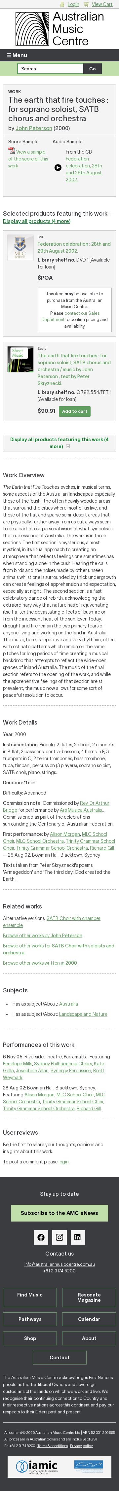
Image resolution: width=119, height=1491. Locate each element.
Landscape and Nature (83, 1014)
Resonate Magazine (89, 1297)
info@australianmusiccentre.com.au (59, 1264)
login (64, 1161)
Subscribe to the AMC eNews (59, 1213)
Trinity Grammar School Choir (72, 1101)
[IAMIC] (37, 1466)
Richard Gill (102, 848)
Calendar (89, 1319)
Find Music (30, 1294)
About (89, 1338)
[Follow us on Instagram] (59, 1237)
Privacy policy (81, 1446)
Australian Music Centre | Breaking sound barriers (59, 29)
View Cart (102, 4)
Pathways (30, 1319)
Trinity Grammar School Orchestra (52, 848)
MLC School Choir (75, 1094)
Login (73, 4)
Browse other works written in (40, 963)
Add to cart (74, 411)
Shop (30, 1338)
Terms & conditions (52, 1446)
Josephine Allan (32, 1070)
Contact (60, 1357)
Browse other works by (42, 935)
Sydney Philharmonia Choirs (63, 1063)
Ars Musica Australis (81, 810)
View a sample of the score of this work (28, 158)
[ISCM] (88, 1466)
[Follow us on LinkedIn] (78, 1237)
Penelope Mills (17, 1063)
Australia (68, 1004)
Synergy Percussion (71, 1070)
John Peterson (34, 128)
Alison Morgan (65, 834)
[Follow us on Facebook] (41, 1237)
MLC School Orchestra (40, 841)
